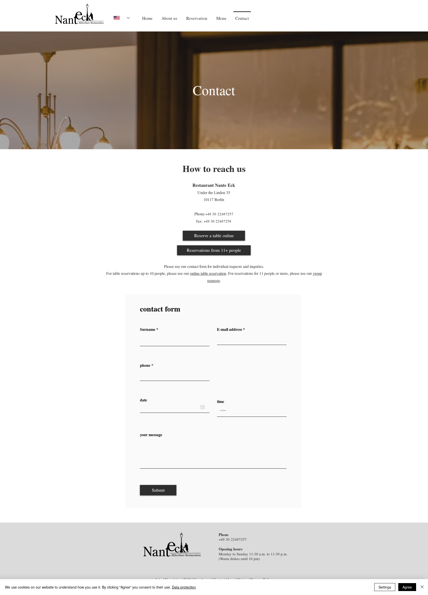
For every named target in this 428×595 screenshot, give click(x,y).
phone (145, 365)
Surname (147, 329)
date (143, 400)
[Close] (422, 587)
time (220, 401)
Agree (407, 587)
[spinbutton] (252, 410)
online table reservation (208, 273)
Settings (384, 587)
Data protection (184, 587)
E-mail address (229, 329)
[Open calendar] (203, 407)
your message (151, 435)
